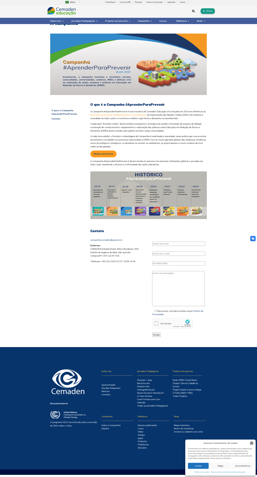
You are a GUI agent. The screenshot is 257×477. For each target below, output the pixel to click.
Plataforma (143, 444)
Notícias (105, 391)
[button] (251, 443)
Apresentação (108, 384)
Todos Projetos (180, 396)
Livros (141, 428)
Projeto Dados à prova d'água (187, 389)
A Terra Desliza (144, 396)
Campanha (143, 21)
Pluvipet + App (144, 380)
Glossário (142, 447)
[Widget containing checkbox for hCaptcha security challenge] (172, 323)
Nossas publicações (147, 425)
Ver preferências (242, 466)
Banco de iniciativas (184, 428)
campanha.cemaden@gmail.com (106, 240)
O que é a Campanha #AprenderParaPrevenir (64, 112)
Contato (56, 118)
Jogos (140, 438)
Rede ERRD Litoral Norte (185, 380)
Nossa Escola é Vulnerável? (150, 393)
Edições (105, 428)
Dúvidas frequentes (110, 388)
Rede (199, 21)
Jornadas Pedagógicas (83, 21)
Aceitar (198, 466)
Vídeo (140, 431)
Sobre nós (55, 21)
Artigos (141, 435)
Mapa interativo (182, 425)
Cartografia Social (145, 389)
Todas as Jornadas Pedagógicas (152, 405)
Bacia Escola (143, 383)
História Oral (143, 386)
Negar (220, 466)
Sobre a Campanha (110, 425)
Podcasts (142, 441)
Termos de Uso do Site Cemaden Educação (228, 472)
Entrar (210, 11)
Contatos (105, 394)
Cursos (163, 21)
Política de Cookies (201, 472)
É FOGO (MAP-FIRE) (183, 393)
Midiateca (181, 21)
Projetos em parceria (116, 21)
